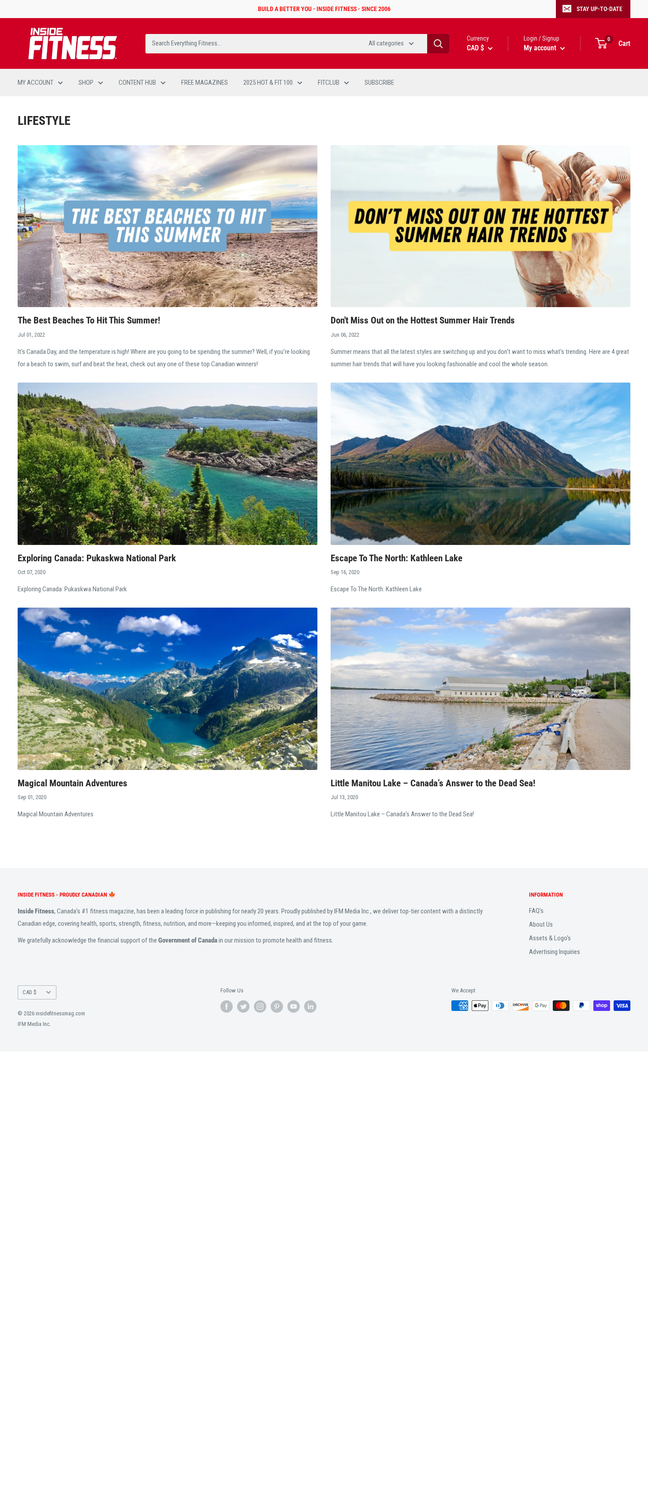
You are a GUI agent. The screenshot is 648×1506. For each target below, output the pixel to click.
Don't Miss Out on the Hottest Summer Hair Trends (423, 320)
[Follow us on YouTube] (293, 1006)
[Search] (438, 43)
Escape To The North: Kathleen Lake (396, 558)
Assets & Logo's (550, 938)
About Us (541, 924)
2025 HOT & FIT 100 (268, 82)
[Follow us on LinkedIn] (310, 1006)
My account (541, 48)
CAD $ (29, 992)
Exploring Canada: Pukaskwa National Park (97, 558)
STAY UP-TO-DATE (599, 8)
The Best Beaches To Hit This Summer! (89, 320)
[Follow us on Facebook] (226, 1006)
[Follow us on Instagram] (260, 1006)
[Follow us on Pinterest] (277, 1006)
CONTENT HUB (137, 82)
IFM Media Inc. (34, 1024)
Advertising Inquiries (554, 952)
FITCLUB (328, 82)
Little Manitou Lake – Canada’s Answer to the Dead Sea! (433, 783)
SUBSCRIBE (379, 82)
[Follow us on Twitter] (243, 1006)
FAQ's (536, 911)
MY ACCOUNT (35, 82)
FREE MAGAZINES (204, 82)
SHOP (85, 82)
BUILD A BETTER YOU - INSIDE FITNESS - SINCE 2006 (324, 8)
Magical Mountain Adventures (72, 783)
